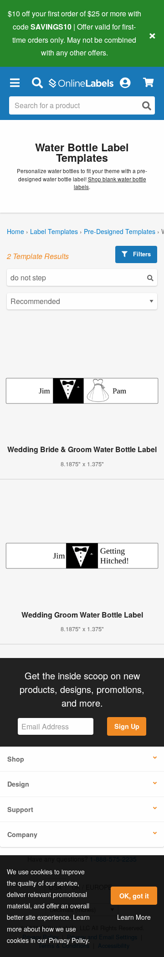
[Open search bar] (37, 82)
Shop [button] (15, 758)
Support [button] (20, 809)
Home (15, 231)
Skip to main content (33, 45)
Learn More (134, 917)
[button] (15, 82)
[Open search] (146, 105)
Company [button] (22, 834)
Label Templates (54, 231)
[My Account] (124, 82)
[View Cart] (148, 82)
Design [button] (18, 783)
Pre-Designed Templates (119, 231)
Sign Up (126, 726)
